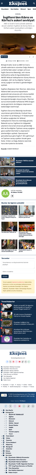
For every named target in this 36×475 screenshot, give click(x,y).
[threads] (32, 406)
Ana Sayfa (9, 410)
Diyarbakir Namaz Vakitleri (11, 370)
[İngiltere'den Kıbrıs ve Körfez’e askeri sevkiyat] (18, 44)
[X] (10, 361)
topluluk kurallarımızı (18, 282)
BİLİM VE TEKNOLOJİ (16, 414)
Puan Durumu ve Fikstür (10, 374)
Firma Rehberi (11, 442)
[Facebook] (7, 361)
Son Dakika (15, 9)
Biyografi (9, 447)
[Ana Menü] (2, 3)
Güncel (23, 9)
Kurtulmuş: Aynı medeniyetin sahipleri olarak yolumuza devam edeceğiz (25, 234)
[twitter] (10, 406)
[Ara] (34, 3)
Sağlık (11, 427)
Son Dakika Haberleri (9, 378)
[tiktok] (28, 406)
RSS (4, 395)
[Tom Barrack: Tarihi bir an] (9, 226)
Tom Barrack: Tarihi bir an (8, 232)
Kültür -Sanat (14, 423)
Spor (29, 9)
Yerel (11, 434)
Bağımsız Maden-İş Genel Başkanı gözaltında (26, 216)
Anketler (9, 449)
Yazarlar (9, 440)
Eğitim (11, 417)
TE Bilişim (22, 401)
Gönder (5, 276)
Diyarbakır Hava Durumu (10, 368)
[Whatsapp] (28, 361)
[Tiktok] (22, 361)
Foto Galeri (10, 436)
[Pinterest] (13, 361)
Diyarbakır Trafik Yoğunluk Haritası (13, 372)
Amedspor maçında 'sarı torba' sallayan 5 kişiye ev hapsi (8, 217)
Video (8, 438)
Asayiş (19, 384)
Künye (32, 386)
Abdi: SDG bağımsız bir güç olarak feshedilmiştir (9, 250)
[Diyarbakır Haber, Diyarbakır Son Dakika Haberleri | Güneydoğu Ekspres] (18, 3)
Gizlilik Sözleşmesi (15, 386)
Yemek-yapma (14, 432)
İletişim (25, 386)
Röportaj (9, 444)
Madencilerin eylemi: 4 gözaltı (25, 250)
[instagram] (14, 406)
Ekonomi (12, 419)
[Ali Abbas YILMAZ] (5, 193)
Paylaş (5, 56)
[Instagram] (16, 361)
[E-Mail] (12, 196)
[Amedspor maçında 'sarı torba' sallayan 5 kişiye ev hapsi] (9, 210)
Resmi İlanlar (13, 425)
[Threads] (25, 361)
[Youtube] (19, 361)
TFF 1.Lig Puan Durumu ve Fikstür (20, 466)
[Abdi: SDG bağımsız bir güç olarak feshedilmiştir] (9, 244)
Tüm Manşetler (7, 376)
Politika (5, 386)
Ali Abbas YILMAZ (11, 61)
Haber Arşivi (7, 380)
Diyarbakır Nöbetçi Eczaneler (11, 367)
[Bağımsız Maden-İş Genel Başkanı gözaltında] (27, 210)
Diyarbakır (5, 9)
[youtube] (19, 406)
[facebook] (5, 406)
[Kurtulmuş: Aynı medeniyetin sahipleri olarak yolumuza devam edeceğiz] (27, 226)
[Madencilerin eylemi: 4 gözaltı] (27, 244)
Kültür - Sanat (27, 384)
